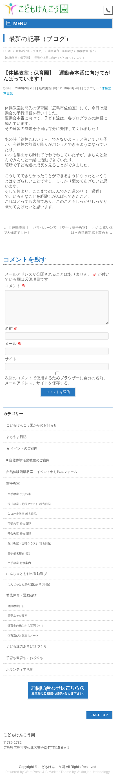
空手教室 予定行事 (19, 494)
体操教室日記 (16, 606)
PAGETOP (99, 715)
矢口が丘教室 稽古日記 (22, 513)
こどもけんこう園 (51, 767)
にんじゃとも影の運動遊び (26, 574)
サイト (11, 359)
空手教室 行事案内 (19, 562)
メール (13, 343)
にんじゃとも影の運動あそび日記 (29, 584)
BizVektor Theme (58, 772)
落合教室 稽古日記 (19, 533)
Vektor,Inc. (84, 772)
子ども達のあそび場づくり (26, 646)
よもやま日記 (16, 437)
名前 (11, 328)
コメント (15, 285)
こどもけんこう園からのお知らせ (31, 425)
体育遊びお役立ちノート (23, 635)
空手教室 (13, 483)
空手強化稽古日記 (19, 553)
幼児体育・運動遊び (21, 595)
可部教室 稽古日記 (19, 523)
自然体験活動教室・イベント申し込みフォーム (41, 472)
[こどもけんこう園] (35, 9)
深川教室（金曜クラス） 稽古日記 (29, 543)
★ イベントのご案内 (21, 448)
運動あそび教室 (17, 615)
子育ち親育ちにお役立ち (24, 658)
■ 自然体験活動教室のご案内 (28, 460)
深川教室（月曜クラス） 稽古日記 (29, 503)
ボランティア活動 (19, 669)
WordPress (32, 772)
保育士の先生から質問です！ (26, 625)
